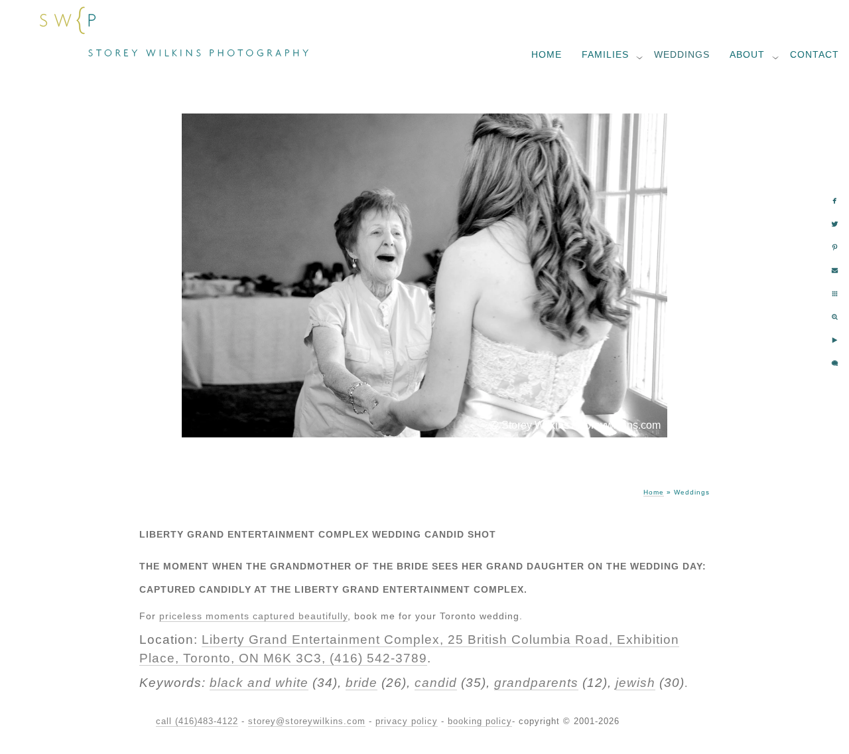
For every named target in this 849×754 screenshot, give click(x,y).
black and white (259, 683)
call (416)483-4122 (197, 721)
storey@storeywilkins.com (306, 721)
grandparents (536, 683)
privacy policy (406, 721)
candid (436, 683)
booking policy (480, 721)
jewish (635, 683)
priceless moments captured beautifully (253, 616)
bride (361, 683)
